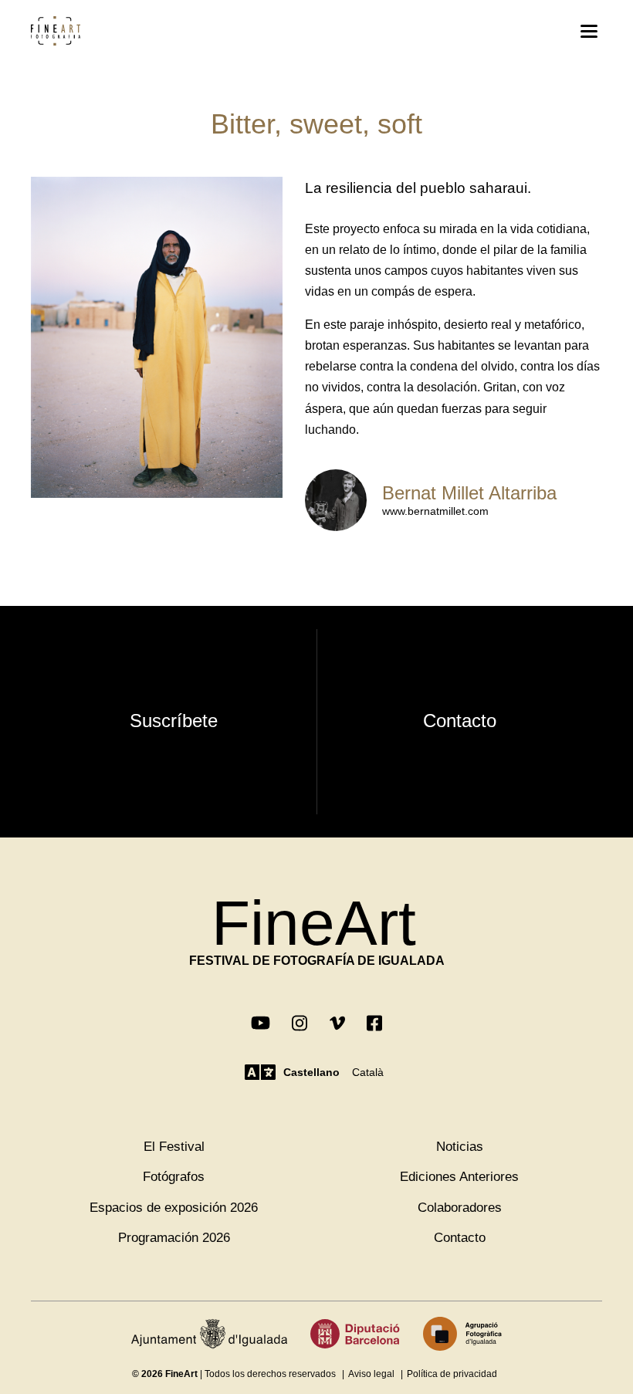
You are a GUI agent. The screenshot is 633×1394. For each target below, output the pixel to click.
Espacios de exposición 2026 (174, 1207)
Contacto (459, 720)
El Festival (174, 1146)
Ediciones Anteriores (459, 1176)
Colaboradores (460, 1207)
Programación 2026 (174, 1237)
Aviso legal (371, 1374)
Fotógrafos (174, 1176)
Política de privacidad (452, 1374)
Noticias (459, 1146)
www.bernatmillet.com (435, 511)
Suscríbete (174, 720)
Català (368, 1072)
